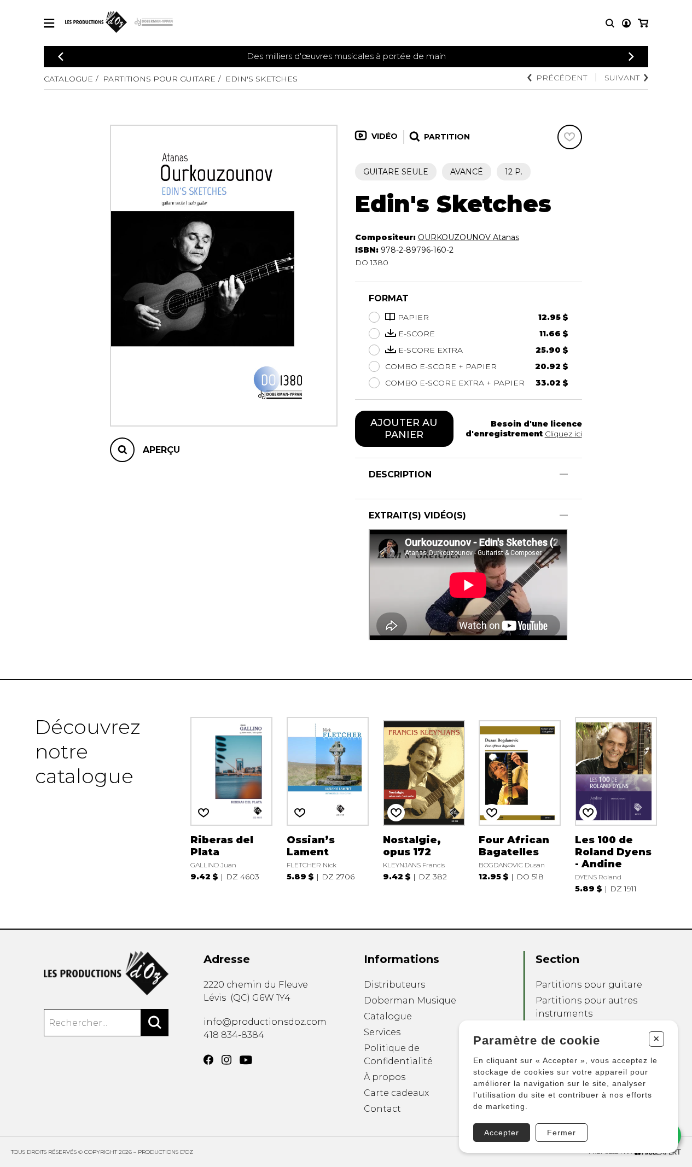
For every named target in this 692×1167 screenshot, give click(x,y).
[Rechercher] (154, 1022)
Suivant (621, 78)
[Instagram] (226, 1060)
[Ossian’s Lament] (328, 804)
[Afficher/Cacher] (564, 474)
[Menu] (49, 23)
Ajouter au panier (404, 429)
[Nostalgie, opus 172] (424, 804)
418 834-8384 (233, 1035)
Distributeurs (394, 984)
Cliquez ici (563, 434)
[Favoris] (569, 137)
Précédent (561, 78)
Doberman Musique (410, 1000)
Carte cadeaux (396, 1093)
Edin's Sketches (261, 79)
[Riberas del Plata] (231, 804)
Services (382, 1032)
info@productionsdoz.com (265, 1022)
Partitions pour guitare (159, 79)
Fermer (561, 1132)
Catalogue (68, 79)
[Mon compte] (626, 23)
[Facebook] (208, 1060)
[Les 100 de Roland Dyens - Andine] (616, 804)
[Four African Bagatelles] (520, 804)
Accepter (501, 1132)
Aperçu (161, 450)
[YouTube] (246, 1060)
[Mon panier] (643, 23)
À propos (384, 1077)
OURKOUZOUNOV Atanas (468, 237)
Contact (382, 1109)
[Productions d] (106, 973)
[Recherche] (610, 23)
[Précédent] (60, 56)
